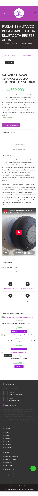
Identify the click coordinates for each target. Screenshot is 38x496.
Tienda (21, 486)
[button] (33, 468)
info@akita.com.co (14, 400)
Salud (7, 441)
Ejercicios (8, 447)
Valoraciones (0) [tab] (19, 149)
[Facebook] (17, 2)
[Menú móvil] (35, 13)
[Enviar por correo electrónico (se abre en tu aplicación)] (21, 2)
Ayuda (26, 486)
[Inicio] (2, 43)
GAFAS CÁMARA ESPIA (19, 358)
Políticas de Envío (10, 459)
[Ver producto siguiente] (34, 55)
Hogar (16, 320)
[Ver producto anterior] (3, 55)
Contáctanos (9, 465)
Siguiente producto (27, 55)
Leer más (19, 366)
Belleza (7, 438)
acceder (8, 272)
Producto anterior (10, 55)
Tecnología (12, 132)
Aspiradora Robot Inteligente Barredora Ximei (19, 341)
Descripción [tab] (19, 145)
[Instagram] (19, 2)
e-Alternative (30, 489)
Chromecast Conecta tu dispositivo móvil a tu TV (19, 323)
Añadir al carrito (11, 125)
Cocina (7, 435)
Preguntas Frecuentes (11, 456)
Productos (8, 462)
